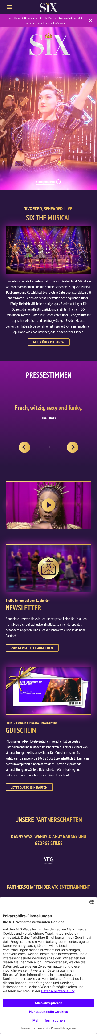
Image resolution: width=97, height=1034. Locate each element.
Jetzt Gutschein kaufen (29, 787)
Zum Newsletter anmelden (32, 647)
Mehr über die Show (48, 342)
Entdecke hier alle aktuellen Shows (45, 23)
